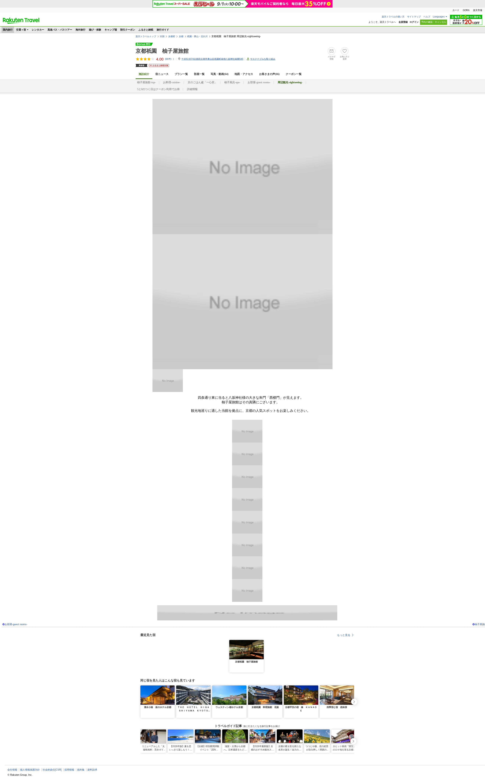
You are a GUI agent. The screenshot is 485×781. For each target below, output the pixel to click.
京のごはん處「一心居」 (202, 82)
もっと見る (343, 635)
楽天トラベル (21, 21)
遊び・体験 (95, 29)
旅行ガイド (163, 29)
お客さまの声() (269, 74)
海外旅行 (80, 29)
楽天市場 (477, 10)
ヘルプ (426, 16)
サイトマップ (414, 16)
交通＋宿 (21, 29)
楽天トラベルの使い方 (393, 16)
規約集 (80, 769)
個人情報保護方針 (30, 769)
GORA (466, 10)
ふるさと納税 (145, 29)
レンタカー (38, 29)
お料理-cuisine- (171, 82)
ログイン (414, 22)
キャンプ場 (111, 29)
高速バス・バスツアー (60, 29)
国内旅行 (8, 29)
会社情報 (12, 769)
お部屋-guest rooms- (259, 82)
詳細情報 (192, 89)
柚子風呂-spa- (232, 82)
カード (455, 10)
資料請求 (92, 769)
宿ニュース (162, 74)
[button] (261, 642)
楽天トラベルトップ (146, 36)
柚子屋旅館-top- (146, 82)
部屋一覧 (199, 74)
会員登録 (403, 22)
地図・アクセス (244, 74)
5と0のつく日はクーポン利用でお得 (158, 89)
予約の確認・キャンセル (433, 22)
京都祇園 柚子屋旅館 (162, 51)
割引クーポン (127, 29)
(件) (168, 59)
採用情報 (69, 769)
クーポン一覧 (294, 74)
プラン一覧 (181, 74)
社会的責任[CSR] (52, 769)
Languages (439, 16)
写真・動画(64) (219, 74)
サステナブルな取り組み (262, 59)
